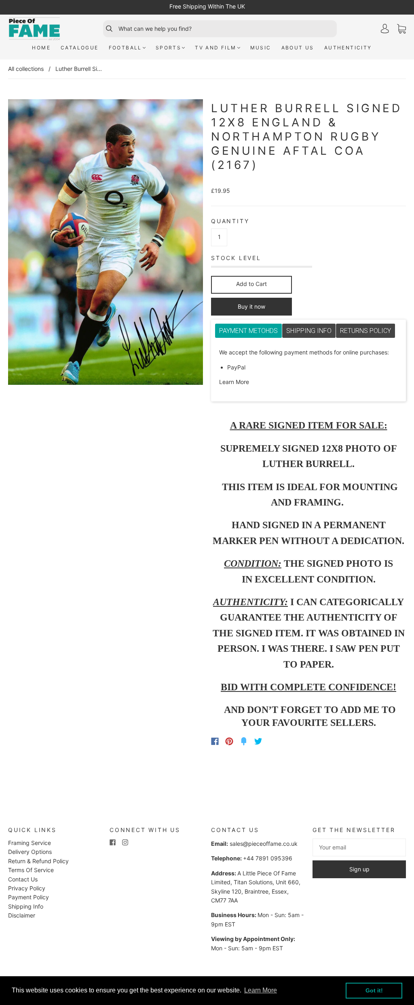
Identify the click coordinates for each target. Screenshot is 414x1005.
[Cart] (401, 29)
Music (260, 48)
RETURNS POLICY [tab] (365, 331)
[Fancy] (244, 741)
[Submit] (105, 28)
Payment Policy (28, 897)
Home (41, 48)
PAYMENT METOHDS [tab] (248, 331)
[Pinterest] (229, 741)
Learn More (234, 381)
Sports (168, 48)
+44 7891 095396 (267, 858)
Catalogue (80, 48)
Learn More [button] (260, 990)
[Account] (385, 28)
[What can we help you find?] (226, 28)
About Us (297, 48)
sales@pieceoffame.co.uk (264, 843)
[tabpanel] (308, 367)
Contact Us (23, 879)
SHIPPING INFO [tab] (309, 331)
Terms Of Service (31, 869)
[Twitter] (258, 741)
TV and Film (215, 48)
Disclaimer (21, 915)
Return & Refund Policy (38, 861)
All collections (26, 68)
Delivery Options (30, 851)
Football (125, 48)
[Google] (275, 741)
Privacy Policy (26, 888)
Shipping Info (25, 906)
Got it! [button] (374, 990)
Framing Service (29, 842)
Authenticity (348, 48)
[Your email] (359, 847)
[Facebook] (215, 741)
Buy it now (251, 306)
